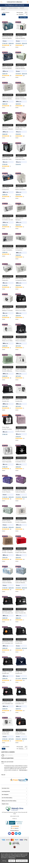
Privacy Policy (12, 857)
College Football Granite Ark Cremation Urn (7, 672)
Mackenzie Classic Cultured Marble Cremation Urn (7, 37)
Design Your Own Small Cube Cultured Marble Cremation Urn (20, 128)
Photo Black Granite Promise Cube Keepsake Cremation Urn (7, 428)
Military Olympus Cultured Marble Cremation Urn (7, 68)
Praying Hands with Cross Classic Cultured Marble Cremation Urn (8, 491)
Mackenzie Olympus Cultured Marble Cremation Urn (7, 128)
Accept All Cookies (22, 861)
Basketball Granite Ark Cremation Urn (7, 642)
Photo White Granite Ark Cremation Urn (19, 400)
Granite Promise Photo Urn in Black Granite (20, 309)
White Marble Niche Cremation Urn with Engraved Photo (20, 188)
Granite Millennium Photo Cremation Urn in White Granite (20, 370)
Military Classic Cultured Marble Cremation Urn (20, 68)
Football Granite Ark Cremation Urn (7, 702)
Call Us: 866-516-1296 (14, 816)
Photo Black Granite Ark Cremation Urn (6, 400)
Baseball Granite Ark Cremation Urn (7, 612)
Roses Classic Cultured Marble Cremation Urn (7, 521)
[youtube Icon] (12, 833)
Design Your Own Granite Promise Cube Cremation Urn (20, 430)
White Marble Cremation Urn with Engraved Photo (7, 219)
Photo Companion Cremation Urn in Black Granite (20, 461)
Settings (4, 861)
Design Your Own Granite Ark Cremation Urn (20, 672)
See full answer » (23, 770)
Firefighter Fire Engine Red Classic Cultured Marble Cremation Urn (21, 551)
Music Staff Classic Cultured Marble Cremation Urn (21, 582)
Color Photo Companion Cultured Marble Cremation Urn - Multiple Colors (7, 188)
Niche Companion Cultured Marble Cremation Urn (7, 98)
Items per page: (20, 12)
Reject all (11, 861)
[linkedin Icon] (19, 833)
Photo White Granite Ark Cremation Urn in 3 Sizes (7, 733)
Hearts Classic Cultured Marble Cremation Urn (7, 582)
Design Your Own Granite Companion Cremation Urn (7, 551)
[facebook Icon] (9, 833)
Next (4, 14)
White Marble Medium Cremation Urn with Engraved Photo (7, 309)
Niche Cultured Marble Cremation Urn (20, 98)
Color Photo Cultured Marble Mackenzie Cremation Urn (20, 37)
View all (3, 774)
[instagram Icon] (16, 833)
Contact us (14, 818)
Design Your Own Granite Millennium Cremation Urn (7, 370)
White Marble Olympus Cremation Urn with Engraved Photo (21, 219)
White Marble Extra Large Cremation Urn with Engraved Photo (7, 249)
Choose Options (8, 34)
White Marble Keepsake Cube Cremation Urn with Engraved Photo (21, 158)
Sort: (18, 14)
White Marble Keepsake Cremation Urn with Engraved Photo (7, 279)
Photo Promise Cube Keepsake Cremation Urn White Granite (6, 461)
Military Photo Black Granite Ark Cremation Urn (20, 612)
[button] (4, 772)
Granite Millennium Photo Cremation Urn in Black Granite (21, 340)
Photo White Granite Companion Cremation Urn (21, 521)
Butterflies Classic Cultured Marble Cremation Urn (20, 491)
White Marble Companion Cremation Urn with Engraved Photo (21, 249)
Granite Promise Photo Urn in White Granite (7, 340)
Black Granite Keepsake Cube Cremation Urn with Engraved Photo (7, 158)
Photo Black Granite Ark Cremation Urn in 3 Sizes (20, 642)
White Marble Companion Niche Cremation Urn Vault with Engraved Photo (20, 279)
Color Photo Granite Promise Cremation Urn (20, 733)
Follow (2, 763)
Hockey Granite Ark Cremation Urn (21, 702)
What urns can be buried (7, 761)
